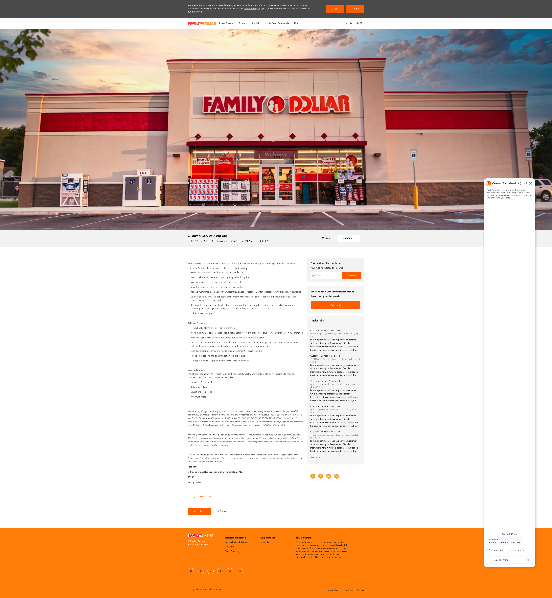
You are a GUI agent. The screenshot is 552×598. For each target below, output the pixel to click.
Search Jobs (257, 23)
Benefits (242, 23)
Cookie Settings (251, 9)
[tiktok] (220, 571)
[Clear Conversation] (520, 183)
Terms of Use (348, 590)
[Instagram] (191, 571)
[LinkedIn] (240, 571)
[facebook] (201, 571)
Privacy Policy (332, 590)
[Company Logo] (202, 23)
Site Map (360, 590)
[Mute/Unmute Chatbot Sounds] (525, 183)
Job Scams (229, 547)
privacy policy (501, 195)
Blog (296, 23)
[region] (509, 371)
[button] (348, 238)
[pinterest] (230, 571)
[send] (528, 560)
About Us (264, 542)
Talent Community (232, 551)
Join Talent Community (278, 23)
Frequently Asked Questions (237, 542)
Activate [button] (351, 276)
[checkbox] (326, 238)
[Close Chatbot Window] (530, 183)
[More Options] (490, 560)
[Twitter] (210, 571)
